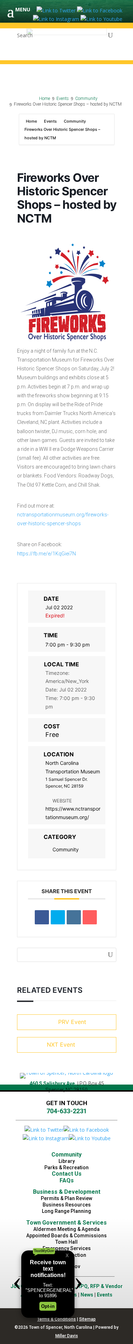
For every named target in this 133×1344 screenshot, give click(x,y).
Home (32, 121)
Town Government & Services (66, 1222)
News (87, 1295)
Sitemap (87, 1319)
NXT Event (61, 1044)
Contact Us (67, 1173)
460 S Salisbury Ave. (52, 1083)
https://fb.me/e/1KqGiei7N (46, 553)
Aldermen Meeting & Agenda (66, 1229)
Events (50, 121)
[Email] (90, 917)
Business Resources (67, 1205)
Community (75, 121)
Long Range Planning (66, 1211)
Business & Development (66, 1191)
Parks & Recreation (66, 1167)
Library (67, 1161)
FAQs (67, 1180)
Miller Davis (66, 1335)
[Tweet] (58, 917)
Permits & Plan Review (66, 1198)
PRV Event (72, 1021)
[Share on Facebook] (42, 917)
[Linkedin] (74, 917)
